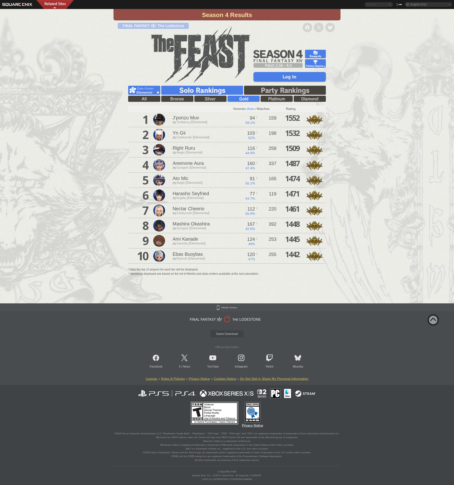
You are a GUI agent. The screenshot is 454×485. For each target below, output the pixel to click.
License (151, 379)
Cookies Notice (225, 379)
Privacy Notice (199, 379)
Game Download (227, 334)
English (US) (418, 4)
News (186, 366)
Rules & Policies (173, 379)
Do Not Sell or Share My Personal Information (274, 379)
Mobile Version (229, 307)
